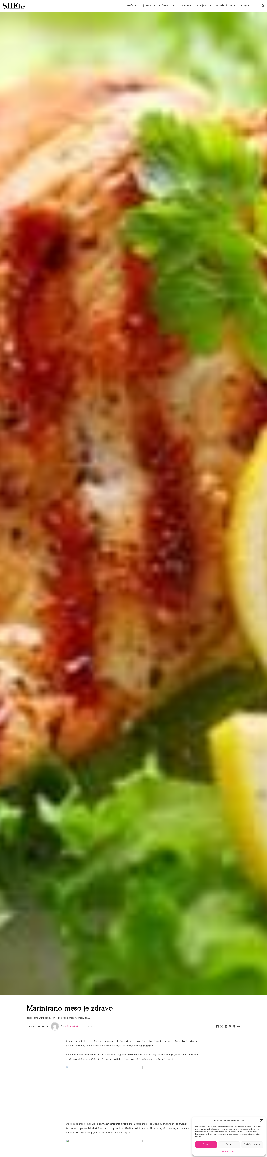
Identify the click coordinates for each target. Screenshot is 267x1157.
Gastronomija (38, 1026)
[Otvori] (263, 5)
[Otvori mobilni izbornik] (256, 6)
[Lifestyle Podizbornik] (172, 6)
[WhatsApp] (230, 1026)
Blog (244, 5)
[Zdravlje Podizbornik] (191, 6)
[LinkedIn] (226, 1026)
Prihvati (206, 1144)
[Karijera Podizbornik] (209, 6)
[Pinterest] (234, 1026)
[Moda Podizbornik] (136, 6)
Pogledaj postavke (252, 1144)
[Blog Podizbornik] (249, 6)
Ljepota (146, 5)
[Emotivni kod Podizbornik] (235, 6)
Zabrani (229, 1144)
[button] (261, 1120)
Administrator (72, 1026)
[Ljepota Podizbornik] (153, 6)
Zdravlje (183, 5)
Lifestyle (164, 5)
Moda (130, 5)
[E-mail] (238, 1026)
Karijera (202, 5)
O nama (225, 1151)
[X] (221, 1026)
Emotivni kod (224, 5)
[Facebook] (217, 1026)
